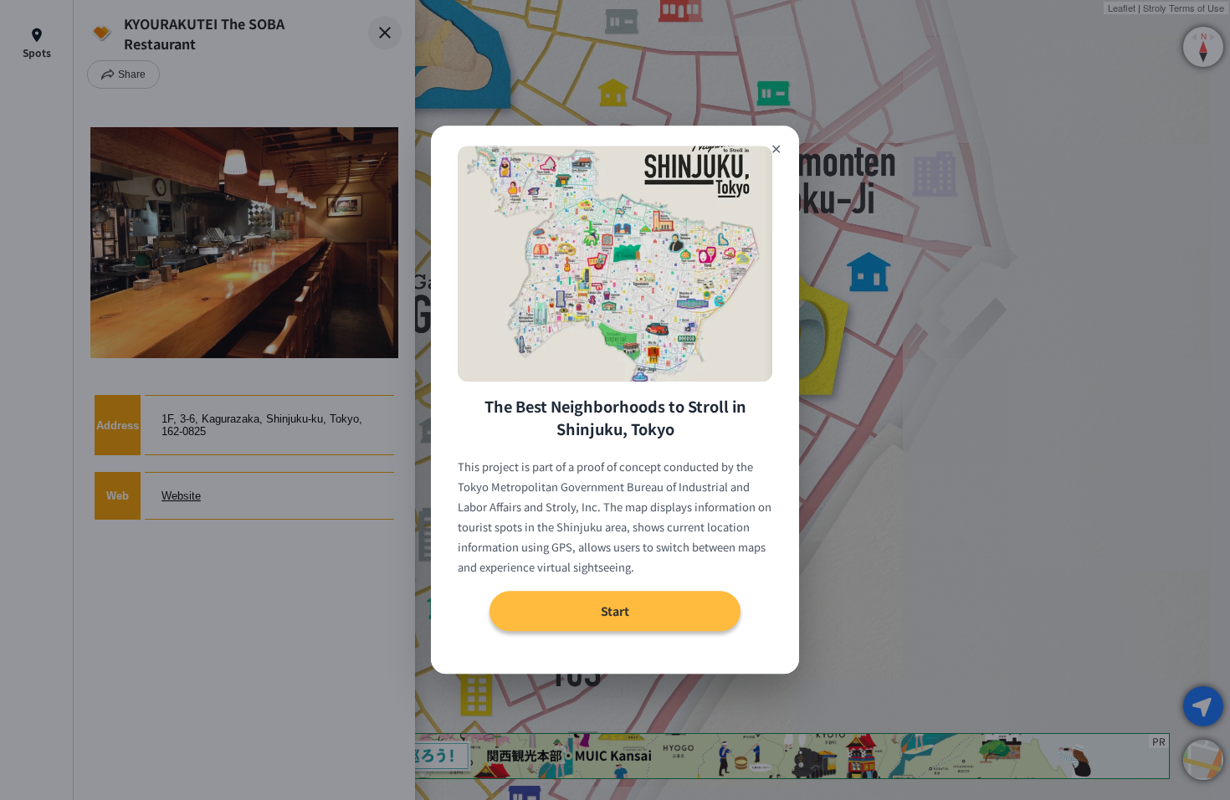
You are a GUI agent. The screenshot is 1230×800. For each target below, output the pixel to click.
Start (615, 611)
